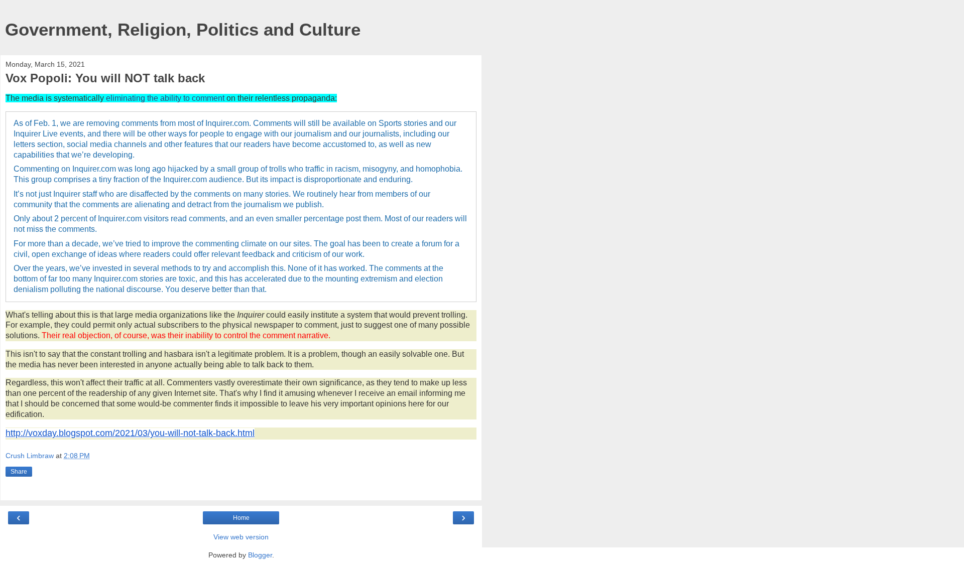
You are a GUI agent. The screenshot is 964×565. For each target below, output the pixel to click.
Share (19, 471)
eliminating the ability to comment (165, 98)
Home (241, 517)
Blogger (260, 555)
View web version (241, 537)
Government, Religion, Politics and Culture (182, 29)
